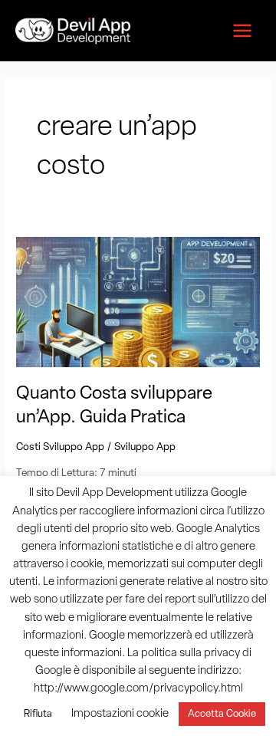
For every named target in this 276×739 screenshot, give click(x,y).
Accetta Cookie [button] (222, 714)
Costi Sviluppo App (60, 447)
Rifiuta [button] (38, 714)
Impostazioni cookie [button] (120, 714)
